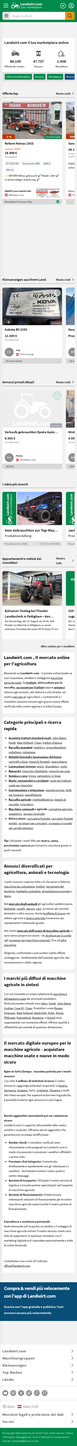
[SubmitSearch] (70, 16)
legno (7, 896)
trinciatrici (26, 804)
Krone (59, 1013)
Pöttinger (9, 1018)
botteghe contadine (28, 891)
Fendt (12, 743)
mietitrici (39, 747)
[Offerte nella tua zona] (6, 16)
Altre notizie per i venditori (58, 646)
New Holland (25, 743)
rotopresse (29, 752)
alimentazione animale (56, 891)
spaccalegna (59, 761)
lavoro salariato (35, 918)
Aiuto (10, 1406)
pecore (30, 908)
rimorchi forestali (39, 761)
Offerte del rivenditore (18, 76)
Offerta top (10, 93)
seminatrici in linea (49, 776)
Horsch (51, 1018)
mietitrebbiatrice (42, 799)
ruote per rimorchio (20, 785)
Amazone (37, 1018)
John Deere (59, 738)
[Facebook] (21, 1393)
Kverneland (24, 1018)
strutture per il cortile (58, 935)
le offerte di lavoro (54, 913)
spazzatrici (15, 814)
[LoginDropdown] (71, 5)
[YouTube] (5, 1393)
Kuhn (51, 1013)
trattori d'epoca (52, 743)
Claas (37, 743)
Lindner (8, 1008)
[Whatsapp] (36, 1393)
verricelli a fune (18, 761)
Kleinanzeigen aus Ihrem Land (24, 279)
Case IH (19, 1008)
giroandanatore (56, 747)
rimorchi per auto (59, 771)
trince (32, 776)
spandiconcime (55, 790)
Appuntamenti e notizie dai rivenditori (21, 560)
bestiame (9, 908)
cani (38, 908)
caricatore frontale (38, 818)
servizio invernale (34, 814)
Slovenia (55, 1090)
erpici (40, 766)
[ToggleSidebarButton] (5, 5)
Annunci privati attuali (18, 382)
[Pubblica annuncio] (63, 5)
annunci (39, 76)
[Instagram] (13, 1393)
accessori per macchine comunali (29, 940)
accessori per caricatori (33, 823)
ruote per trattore (60, 780)
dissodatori (52, 766)
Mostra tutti (63, 93)
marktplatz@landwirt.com (25, 1441)
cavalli (21, 908)
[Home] (26, 5)
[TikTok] (29, 1393)
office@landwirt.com (17, 1266)
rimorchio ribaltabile (34, 771)
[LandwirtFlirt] (45, 1393)
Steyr (44, 1003)
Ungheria (42, 1090)
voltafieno (15, 752)
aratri (63, 766)
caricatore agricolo (60, 809)
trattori (40, 886)
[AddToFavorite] (57, 107)
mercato (17, 697)
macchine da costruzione (19, 886)
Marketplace (55, 76)
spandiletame (33, 795)
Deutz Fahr (40, 1013)
